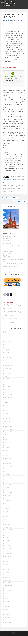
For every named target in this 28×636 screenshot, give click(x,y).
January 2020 (7, 551)
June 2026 (7, 347)
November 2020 (8, 524)
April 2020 (7, 543)
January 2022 (7, 487)
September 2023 (8, 434)
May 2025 (7, 381)
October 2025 (8, 368)
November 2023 (8, 429)
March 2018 (7, 609)
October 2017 (8, 622)
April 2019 (7, 574)
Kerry (12, 20)
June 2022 (7, 474)
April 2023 (7, 447)
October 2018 (8, 590)
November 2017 (8, 620)
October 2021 (8, 495)
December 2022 (8, 458)
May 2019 (7, 572)
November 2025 (8, 365)
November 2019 (8, 556)
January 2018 (7, 614)
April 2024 (7, 416)
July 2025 (7, 376)
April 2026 (7, 352)
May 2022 (7, 476)
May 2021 (7, 508)
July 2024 (7, 408)
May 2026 (7, 349)
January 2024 (7, 423)
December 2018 (8, 585)
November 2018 (8, 588)
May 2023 (7, 445)
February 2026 (8, 357)
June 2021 (7, 506)
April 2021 (7, 511)
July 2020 (7, 535)
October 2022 (8, 463)
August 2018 (7, 596)
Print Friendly (18, 189)
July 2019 (7, 567)
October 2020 (8, 527)
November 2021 (8, 492)
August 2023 (7, 437)
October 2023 (8, 431)
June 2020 (7, 537)
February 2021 (8, 516)
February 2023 (8, 453)
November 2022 (8, 461)
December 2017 (8, 617)
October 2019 (8, 559)
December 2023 (8, 426)
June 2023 (7, 442)
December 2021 (8, 490)
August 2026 (7, 341)
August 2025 (7, 373)
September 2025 (8, 370)
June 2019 (7, 569)
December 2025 (8, 363)
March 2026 (7, 355)
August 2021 (7, 500)
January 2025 (7, 392)
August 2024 (7, 405)
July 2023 (7, 439)
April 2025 (7, 384)
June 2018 (7, 601)
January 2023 (7, 455)
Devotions (10, 84)
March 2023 (7, 450)
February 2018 (8, 612)
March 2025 (7, 386)
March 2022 (7, 482)
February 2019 (8, 580)
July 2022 (7, 471)
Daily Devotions (19, 20)
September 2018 (8, 593)
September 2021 (8, 498)
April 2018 (7, 606)
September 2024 (8, 402)
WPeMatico (10, 191)
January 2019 (7, 582)
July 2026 (7, 344)
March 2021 (7, 514)
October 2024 (8, 400)
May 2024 (7, 413)
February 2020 (8, 548)
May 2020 (7, 540)
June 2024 (7, 410)
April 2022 (7, 479)
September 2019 (8, 561)
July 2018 (7, 598)
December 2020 (8, 521)
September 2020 (8, 529)
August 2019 (7, 564)
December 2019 (8, 553)
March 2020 (7, 545)
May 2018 (7, 604)
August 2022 (7, 469)
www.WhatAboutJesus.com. (19, 178)
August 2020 (7, 532)
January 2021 (7, 519)
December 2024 (8, 394)
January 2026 (7, 360)
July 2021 (7, 503)
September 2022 (8, 466)
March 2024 (7, 418)
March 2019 (7, 577)
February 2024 (8, 421)
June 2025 (7, 378)
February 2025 (8, 389)
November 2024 (8, 397)
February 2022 (8, 484)
